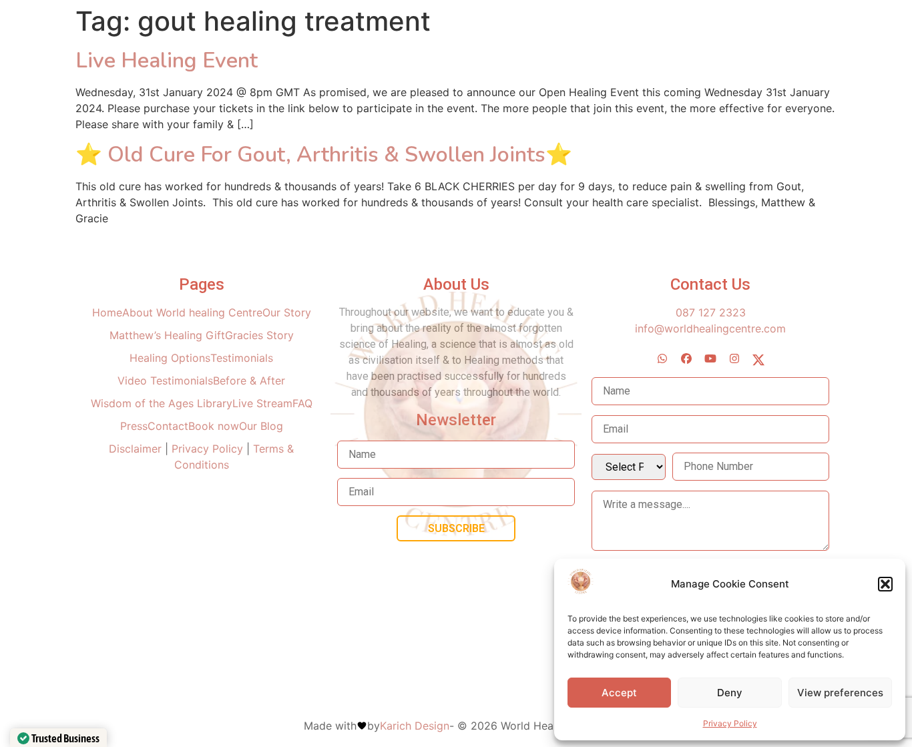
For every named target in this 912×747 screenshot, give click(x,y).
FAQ (302, 403)
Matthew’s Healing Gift (167, 335)
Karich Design (414, 725)
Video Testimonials (165, 380)
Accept (619, 692)
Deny (729, 692)
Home (107, 312)
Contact (168, 426)
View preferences (840, 692)
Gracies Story (259, 335)
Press (134, 426)
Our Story (286, 312)
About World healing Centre (192, 312)
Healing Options (170, 357)
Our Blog (261, 426)
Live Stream (262, 403)
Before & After (249, 380)
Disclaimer (137, 448)
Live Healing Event (166, 60)
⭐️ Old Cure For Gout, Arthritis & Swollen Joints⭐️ (323, 154)
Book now (213, 426)
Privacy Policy (730, 723)
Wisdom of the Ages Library (161, 403)
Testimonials (241, 357)
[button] (885, 584)
